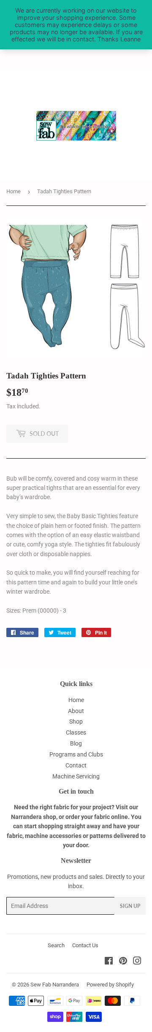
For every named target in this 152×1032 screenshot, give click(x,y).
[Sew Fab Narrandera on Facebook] (108, 962)
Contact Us (85, 945)
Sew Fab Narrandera (54, 984)
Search (56, 945)
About (76, 711)
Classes (76, 732)
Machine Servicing (76, 776)
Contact (76, 765)
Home (13, 191)
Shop (76, 721)
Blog (76, 743)
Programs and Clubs (76, 754)
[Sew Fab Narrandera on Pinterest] (123, 962)
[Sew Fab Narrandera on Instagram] (137, 962)
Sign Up (130, 906)
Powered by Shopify (110, 984)
